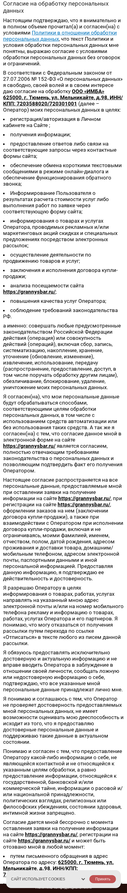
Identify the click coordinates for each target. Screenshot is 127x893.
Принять (102, 879)
